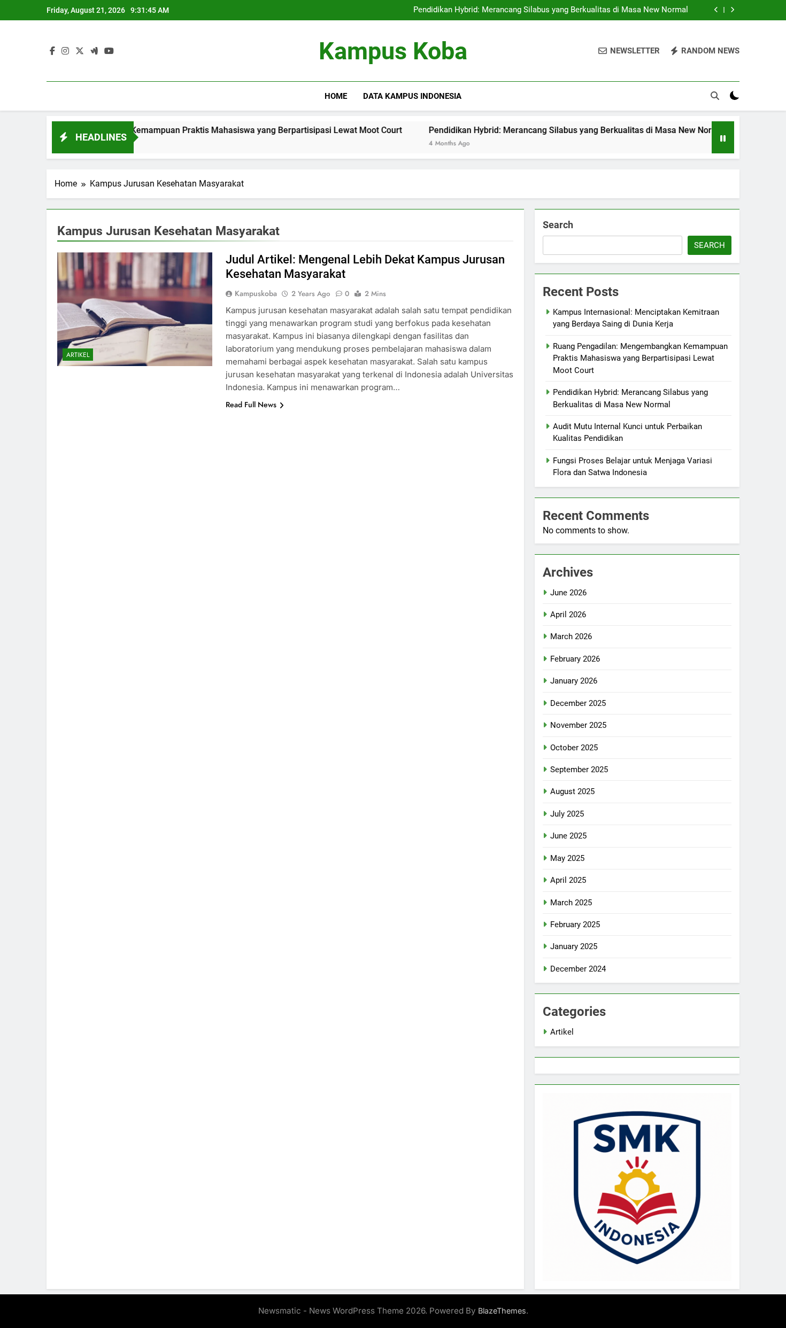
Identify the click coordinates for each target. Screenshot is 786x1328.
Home (336, 96)
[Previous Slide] (716, 9)
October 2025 (574, 747)
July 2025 (567, 814)
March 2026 (571, 636)
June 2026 (568, 592)
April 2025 (568, 880)
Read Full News (251, 404)
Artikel (77, 355)
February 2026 (575, 659)
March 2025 (571, 902)
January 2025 (573, 946)
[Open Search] (715, 95)
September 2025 (579, 769)
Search (558, 224)
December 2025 (578, 703)
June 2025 (568, 836)
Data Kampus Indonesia (412, 96)
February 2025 (575, 924)
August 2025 (572, 791)
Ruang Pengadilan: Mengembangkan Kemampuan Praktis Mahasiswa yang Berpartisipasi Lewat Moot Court (640, 358)
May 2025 (567, 858)
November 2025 (578, 725)
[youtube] (109, 51)
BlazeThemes (502, 1310)
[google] (94, 51)
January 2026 (573, 681)
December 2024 (578, 969)
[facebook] (52, 51)
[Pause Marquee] (723, 137)
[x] (79, 51)
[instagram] (65, 51)
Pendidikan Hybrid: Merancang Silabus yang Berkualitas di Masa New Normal (550, 10)
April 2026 (568, 614)
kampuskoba (256, 293)
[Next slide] (732, 9)
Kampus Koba (393, 51)
